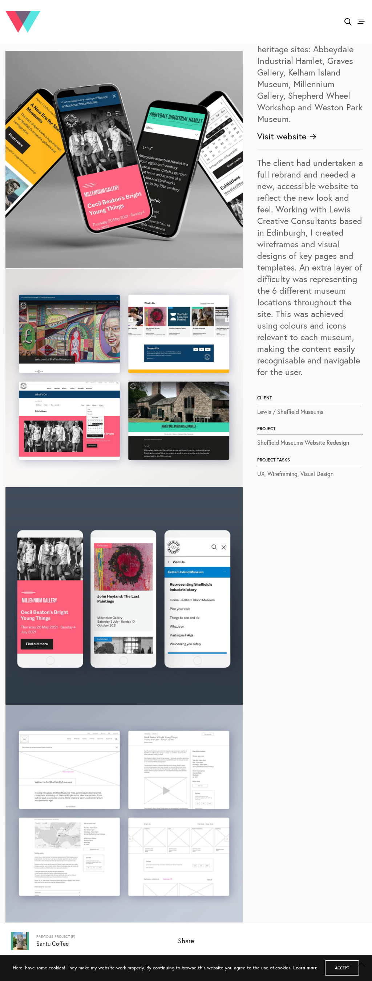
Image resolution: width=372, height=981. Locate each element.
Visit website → (287, 136)
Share (186, 940)
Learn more (305, 968)
